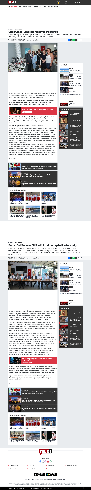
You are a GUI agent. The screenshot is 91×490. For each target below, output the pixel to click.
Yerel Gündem (18, 29)
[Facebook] (41, 461)
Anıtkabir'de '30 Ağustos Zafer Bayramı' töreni (75, 77)
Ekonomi (25, 6)
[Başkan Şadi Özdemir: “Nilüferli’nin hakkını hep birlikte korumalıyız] (32, 275)
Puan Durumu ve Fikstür (71, 465)
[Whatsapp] (50, 461)
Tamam (81, 488)
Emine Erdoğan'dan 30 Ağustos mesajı (73, 104)
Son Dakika (14, 6)
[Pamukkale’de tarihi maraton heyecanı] (49, 196)
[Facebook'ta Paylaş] (69, 40)
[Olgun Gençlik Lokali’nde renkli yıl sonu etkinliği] (32, 57)
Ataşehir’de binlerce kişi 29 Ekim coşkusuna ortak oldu (16, 202)
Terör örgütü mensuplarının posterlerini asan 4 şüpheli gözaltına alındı (75, 91)
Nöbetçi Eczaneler (14, 465)
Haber (19, 6)
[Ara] (82, 2)
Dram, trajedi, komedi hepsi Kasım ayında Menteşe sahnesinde (48, 216)
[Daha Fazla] (76, 40)
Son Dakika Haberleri (33, 468)
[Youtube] (48, 461)
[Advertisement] (45, 18)
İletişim (56, 6)
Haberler (10, 29)
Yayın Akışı (50, 6)
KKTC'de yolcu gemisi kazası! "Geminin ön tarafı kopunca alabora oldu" (75, 71)
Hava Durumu (32, 465)
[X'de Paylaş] (71, 40)
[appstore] (39, 474)
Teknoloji (35, 6)
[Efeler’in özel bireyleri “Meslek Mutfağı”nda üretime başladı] (17, 210)
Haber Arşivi (50, 468)
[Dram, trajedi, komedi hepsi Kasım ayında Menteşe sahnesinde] (49, 210)
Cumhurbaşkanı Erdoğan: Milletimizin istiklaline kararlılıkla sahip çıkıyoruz (75, 84)
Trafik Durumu (51, 465)
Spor (45, 6)
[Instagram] (45, 461)
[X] (43, 461)
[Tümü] (80, 65)
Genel (71, 75)
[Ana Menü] (82, 6)
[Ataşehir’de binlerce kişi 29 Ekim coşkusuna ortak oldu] (17, 196)
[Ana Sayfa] (9, 6)
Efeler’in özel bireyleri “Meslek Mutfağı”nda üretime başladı (17, 216)
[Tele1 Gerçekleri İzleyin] (12, 2)
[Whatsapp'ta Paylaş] (73, 40)
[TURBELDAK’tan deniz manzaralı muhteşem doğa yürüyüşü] (33, 210)
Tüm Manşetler (13, 468)
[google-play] (51, 474)
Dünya (30, 6)
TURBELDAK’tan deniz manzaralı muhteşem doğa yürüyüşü (32, 216)
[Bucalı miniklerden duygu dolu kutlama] (33, 196)
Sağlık (41, 6)
